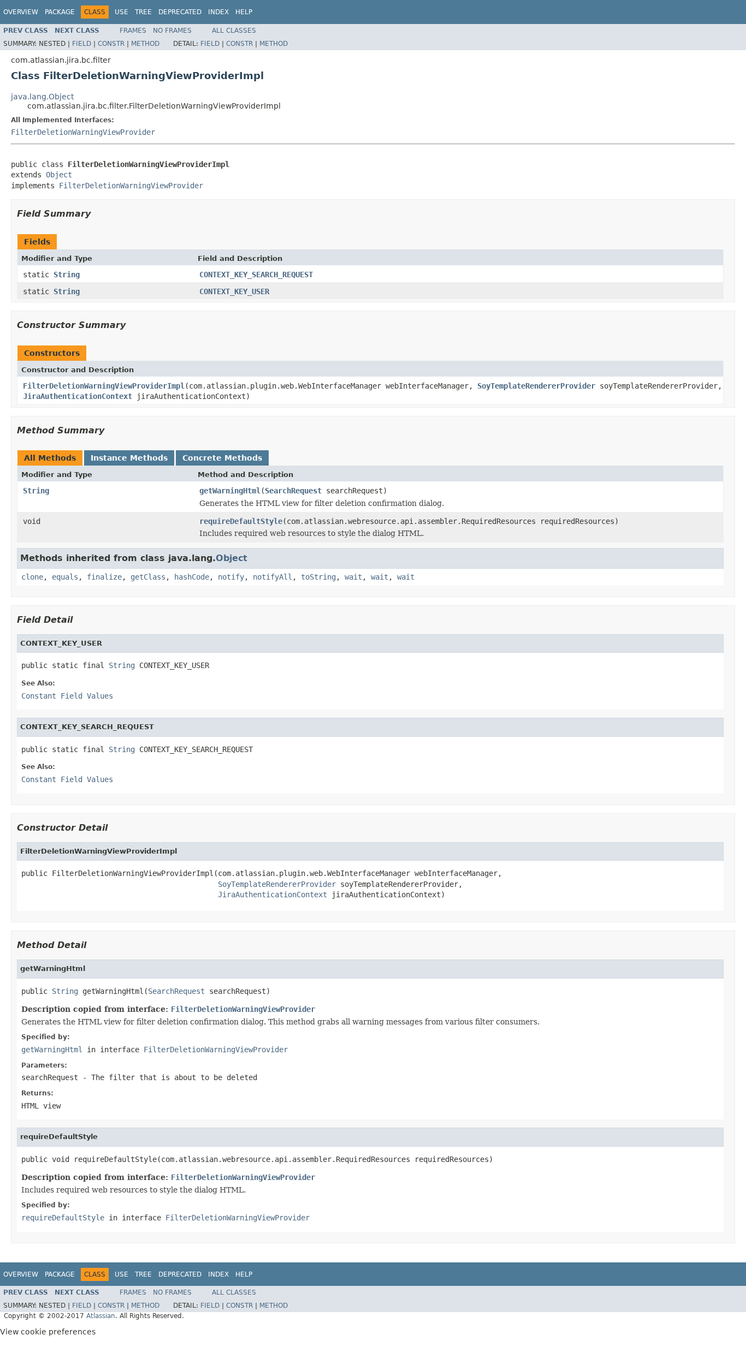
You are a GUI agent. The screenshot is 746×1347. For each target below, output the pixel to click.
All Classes (234, 30)
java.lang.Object (42, 96)
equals (65, 577)
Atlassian (100, 1316)
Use (121, 12)
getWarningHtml (229, 490)
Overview (20, 12)
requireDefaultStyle (240, 521)
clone (32, 577)
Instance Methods (129, 458)
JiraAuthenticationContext (77, 396)
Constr (111, 43)
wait (353, 577)
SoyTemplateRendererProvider (536, 386)
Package (60, 12)
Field (81, 43)
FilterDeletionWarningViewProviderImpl (104, 386)
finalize (104, 577)
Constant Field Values (67, 696)
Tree (143, 12)
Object (59, 174)
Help (243, 12)
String (67, 274)
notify (231, 577)
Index (218, 12)
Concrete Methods (222, 458)
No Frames (172, 30)
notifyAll (272, 577)
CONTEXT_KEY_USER (234, 291)
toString (318, 577)
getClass (148, 577)
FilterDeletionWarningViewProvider (83, 132)
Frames (133, 30)
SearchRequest (293, 490)
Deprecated (180, 12)
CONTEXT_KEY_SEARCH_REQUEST (256, 274)
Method (145, 43)
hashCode (191, 577)
